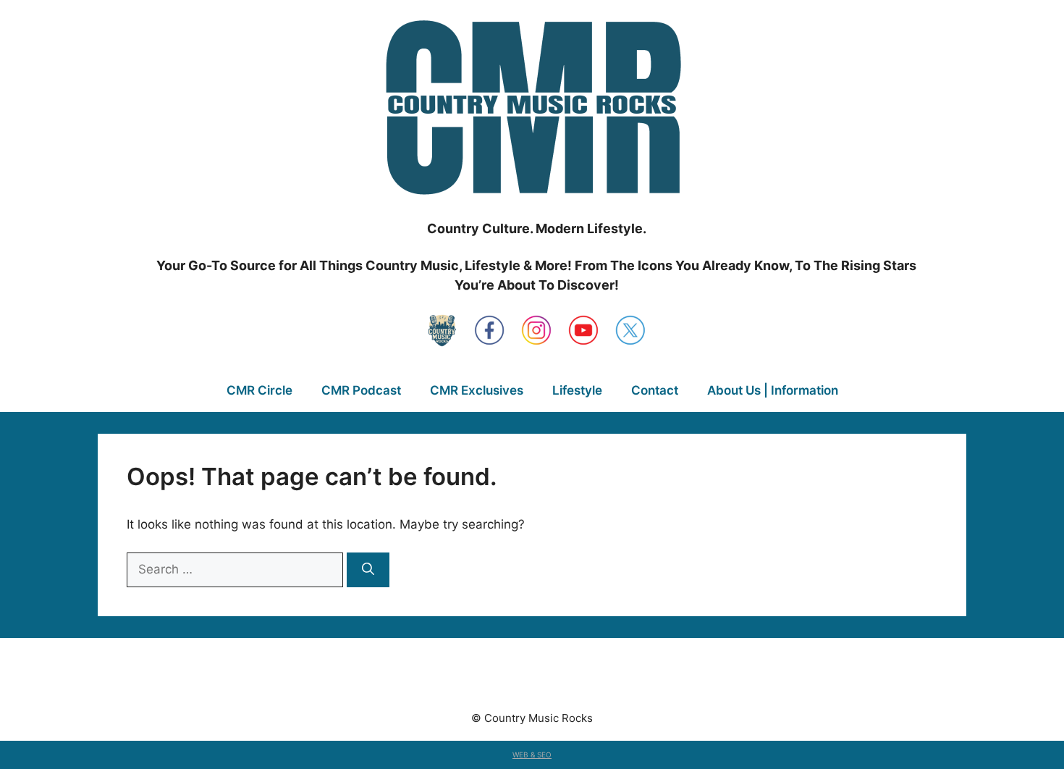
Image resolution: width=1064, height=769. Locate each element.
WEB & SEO (532, 754)
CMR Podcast (361, 390)
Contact (654, 390)
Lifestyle (577, 390)
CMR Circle (259, 390)
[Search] (368, 569)
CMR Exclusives (476, 390)
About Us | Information (772, 390)
